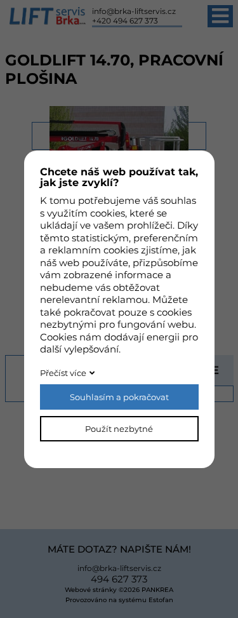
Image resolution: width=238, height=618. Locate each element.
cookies (107, 213)
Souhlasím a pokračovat (119, 397)
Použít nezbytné (119, 429)
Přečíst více (63, 373)
